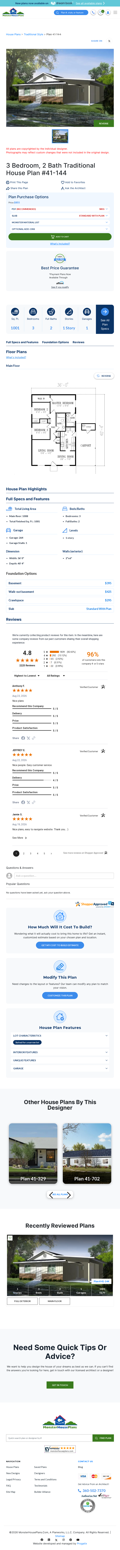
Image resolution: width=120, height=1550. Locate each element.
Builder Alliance (42, 1491)
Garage (18, 1068)
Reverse (103, 123)
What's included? (16, 357)
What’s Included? (60, 243)
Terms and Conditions (45, 1479)
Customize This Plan (60, 995)
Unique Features (24, 1060)
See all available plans (89, 3)
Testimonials (40, 1485)
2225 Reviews (30, 665)
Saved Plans (40, 1467)
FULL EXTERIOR (22, 1301)
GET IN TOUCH (60, 1385)
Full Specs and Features (22, 342)
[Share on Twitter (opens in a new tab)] (28, 738)
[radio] (60, 652)
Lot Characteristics (27, 1035)
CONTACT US (85, 1461)
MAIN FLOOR (55, 1301)
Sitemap (60, 1536)
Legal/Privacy (13, 1479)
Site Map (10, 1491)
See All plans (60, 1194)
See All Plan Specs (105, 324)
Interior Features (25, 1052)
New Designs (13, 1473)
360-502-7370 (94, 1491)
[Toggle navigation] (115, 12)
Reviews (78, 342)
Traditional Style (34, 34)
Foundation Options (55, 342)
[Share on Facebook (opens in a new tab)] (23, 738)
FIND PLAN (105, 1438)
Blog (80, 1467)
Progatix (82, 1543)
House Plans (13, 34)
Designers (39, 1473)
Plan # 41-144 (101, 1281)
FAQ (8, 1485)
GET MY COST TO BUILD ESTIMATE (60, 945)
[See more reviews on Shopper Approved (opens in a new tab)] (33, 738)
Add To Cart (62, 236)
